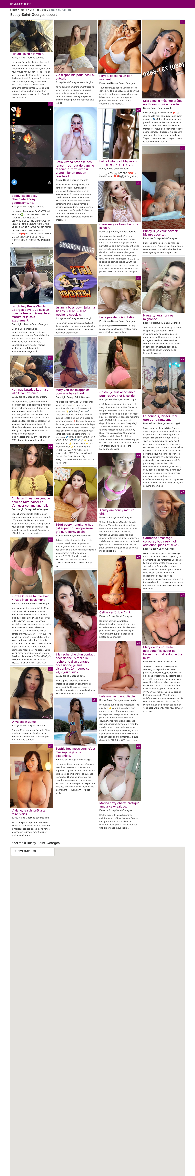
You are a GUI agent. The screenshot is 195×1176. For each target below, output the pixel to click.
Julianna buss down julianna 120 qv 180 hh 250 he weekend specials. (75, 311)
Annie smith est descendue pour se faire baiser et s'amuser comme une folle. (31, 502)
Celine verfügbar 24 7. (115, 612)
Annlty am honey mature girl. (116, 511)
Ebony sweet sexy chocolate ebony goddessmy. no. (24, 199)
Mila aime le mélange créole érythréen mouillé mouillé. (162, 102)
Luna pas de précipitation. (117, 317)
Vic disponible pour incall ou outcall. (76, 76)
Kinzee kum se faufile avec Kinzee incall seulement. (31, 597)
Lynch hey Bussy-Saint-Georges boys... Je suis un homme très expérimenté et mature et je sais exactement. (31, 313)
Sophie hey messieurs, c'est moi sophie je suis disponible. (75, 752)
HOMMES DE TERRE (20, 4)
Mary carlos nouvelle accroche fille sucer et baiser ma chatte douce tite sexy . (162, 652)
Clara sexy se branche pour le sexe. (118, 226)
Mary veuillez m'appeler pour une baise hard (72, 391)
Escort (13, 9)
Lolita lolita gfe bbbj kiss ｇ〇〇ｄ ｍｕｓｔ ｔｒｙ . (118, 163)
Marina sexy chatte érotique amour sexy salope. (119, 804)
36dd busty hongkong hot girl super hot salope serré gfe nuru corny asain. (74, 528)
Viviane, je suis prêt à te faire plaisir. (29, 812)
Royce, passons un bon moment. (115, 77)
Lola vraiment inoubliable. (117, 696)
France (23, 9)
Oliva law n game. (24, 721)
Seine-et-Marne (38, 9)
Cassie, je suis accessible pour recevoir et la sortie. (117, 393)
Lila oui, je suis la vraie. (28, 54)
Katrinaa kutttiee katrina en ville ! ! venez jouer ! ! (31, 391)
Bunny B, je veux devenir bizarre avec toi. (160, 232)
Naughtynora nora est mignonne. (158, 317)
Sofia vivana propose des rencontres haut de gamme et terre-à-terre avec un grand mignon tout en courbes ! (75, 169)
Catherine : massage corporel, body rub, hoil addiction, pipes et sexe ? (161, 541)
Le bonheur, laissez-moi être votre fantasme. (160, 417)
